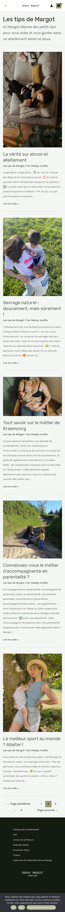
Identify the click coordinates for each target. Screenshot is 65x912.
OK (13, 907)
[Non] (61, 902)
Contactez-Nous (21, 850)
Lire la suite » (11, 203)
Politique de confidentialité (26, 829)
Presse (16, 855)
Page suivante (47, 810)
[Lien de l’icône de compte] (51, 5)
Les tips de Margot (13, 165)
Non (22, 907)
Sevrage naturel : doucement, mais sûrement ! (32, 308)
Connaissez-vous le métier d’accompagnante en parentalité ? (30, 571)
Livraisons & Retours (23, 840)
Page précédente (19, 803)
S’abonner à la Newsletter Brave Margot (32, 860)
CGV (15, 834)
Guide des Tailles (21, 845)
